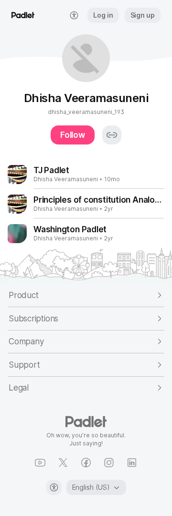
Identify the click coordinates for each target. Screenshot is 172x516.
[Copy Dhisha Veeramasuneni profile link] (111, 134)
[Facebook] (86, 462)
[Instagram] (109, 462)
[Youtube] (40, 462)
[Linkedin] (132, 462)
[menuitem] (74, 15)
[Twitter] (63, 462)
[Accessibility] (54, 487)
